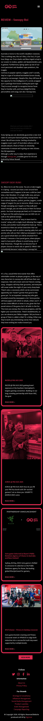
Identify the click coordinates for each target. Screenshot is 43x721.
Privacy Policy (21, 685)
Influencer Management (21, 698)
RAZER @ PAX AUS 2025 (14, 380)
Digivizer (29, 717)
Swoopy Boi (11, 156)
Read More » (10, 402)
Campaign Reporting (21, 709)
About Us (21, 683)
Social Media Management (21, 701)
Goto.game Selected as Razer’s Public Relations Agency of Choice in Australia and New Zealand (20, 555)
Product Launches (21, 704)
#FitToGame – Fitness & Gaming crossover (21, 630)
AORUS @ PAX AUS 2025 (14, 482)
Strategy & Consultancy (21, 696)
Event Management (21, 706)
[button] (39, 6)
